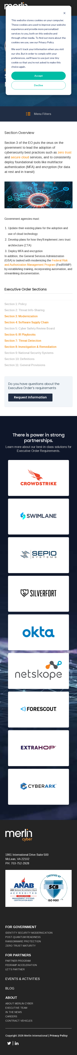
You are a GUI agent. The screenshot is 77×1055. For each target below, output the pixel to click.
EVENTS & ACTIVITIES (22, 979)
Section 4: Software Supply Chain (26, 322)
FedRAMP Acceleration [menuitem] (21, 965)
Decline (38, 85)
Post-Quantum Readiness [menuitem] (23, 937)
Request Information (30, 397)
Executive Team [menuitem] (16, 1007)
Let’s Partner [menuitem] (15, 969)
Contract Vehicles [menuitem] (18, 1020)
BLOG (9, 988)
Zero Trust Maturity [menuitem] (20, 945)
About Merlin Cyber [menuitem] (19, 1003)
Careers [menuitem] (11, 1016)
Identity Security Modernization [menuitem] (28, 932)
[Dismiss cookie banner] (64, 13)
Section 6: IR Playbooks (20, 334)
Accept (38, 75)
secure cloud (20, 157)
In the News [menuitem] (13, 1012)
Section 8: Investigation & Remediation (30, 346)
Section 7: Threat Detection (22, 340)
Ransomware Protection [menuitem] (23, 941)
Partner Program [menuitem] (18, 960)
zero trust (64, 152)
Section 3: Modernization (21, 316)
